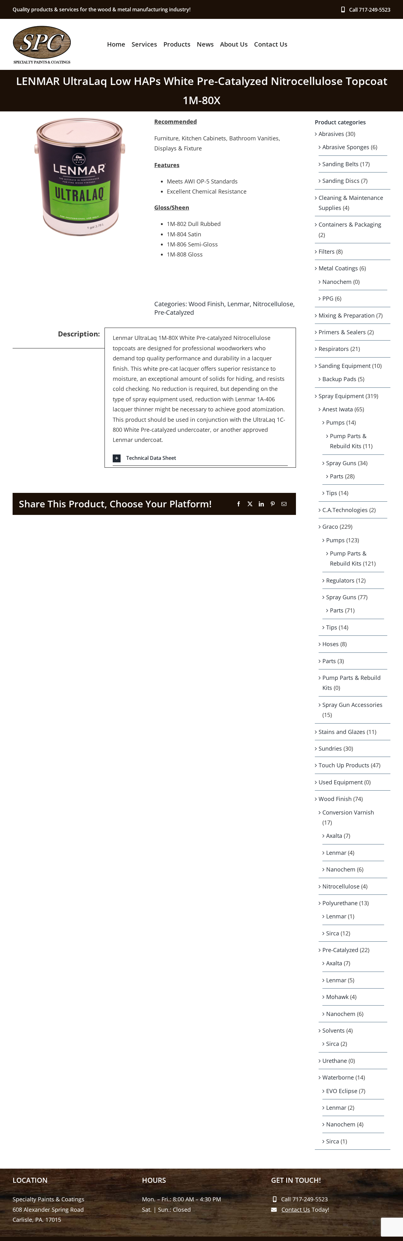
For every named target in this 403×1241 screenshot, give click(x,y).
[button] (200, 458)
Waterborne (338, 1077)
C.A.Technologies (345, 510)
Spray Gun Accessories (352, 704)
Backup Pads (339, 379)
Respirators (334, 349)
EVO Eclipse (341, 1091)
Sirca (332, 933)
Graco (330, 526)
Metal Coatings (338, 268)
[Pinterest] (272, 504)
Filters (327, 251)
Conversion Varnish (348, 812)
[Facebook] (238, 504)
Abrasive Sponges (345, 147)
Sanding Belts (340, 164)
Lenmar (238, 304)
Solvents (333, 1030)
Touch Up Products (344, 765)
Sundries (330, 748)
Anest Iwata (337, 409)
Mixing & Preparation (347, 315)
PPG (327, 298)
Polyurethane (340, 903)
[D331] (80, 176)
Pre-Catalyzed (174, 312)
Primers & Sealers (342, 332)
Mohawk (337, 997)
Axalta (334, 835)
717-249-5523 (374, 9)
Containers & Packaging (350, 224)
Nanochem (337, 281)
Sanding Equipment (345, 365)
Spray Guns (341, 463)
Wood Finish (206, 304)
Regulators (340, 580)
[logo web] (42, 28)
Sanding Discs (341, 180)
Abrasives (331, 134)
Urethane (334, 1060)
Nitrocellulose (273, 304)
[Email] (284, 504)
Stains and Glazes (342, 732)
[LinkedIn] (261, 504)
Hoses (330, 644)
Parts (336, 476)
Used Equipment (341, 782)
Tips (331, 493)
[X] (250, 504)
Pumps (335, 422)
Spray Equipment (341, 396)
